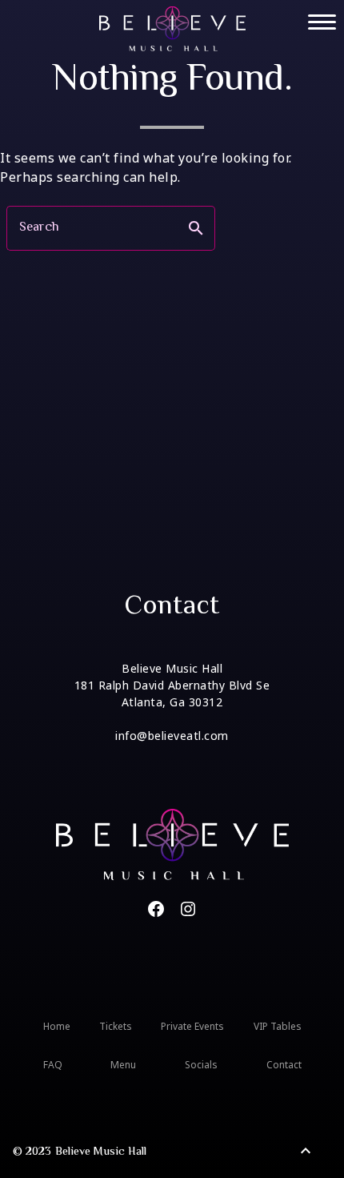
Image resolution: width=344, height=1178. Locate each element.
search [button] (196, 228)
